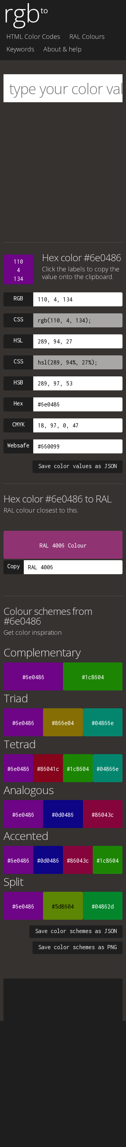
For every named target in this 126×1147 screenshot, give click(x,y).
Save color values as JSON (77, 466)
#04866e (103, 723)
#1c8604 (93, 677)
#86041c (48, 769)
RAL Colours (87, 36)
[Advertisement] (63, 172)
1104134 (18, 270)
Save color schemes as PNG (77, 947)
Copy (13, 566)
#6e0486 (33, 677)
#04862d (103, 906)
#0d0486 (63, 815)
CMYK (18, 424)
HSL (18, 340)
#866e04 (63, 723)
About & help (62, 49)
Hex (18, 403)
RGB (18, 298)
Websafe (18, 445)
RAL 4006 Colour (63, 545)
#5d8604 (63, 906)
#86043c (103, 815)
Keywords (20, 49)
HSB (18, 382)
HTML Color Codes (33, 36)
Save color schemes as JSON (76, 931)
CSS (18, 319)
